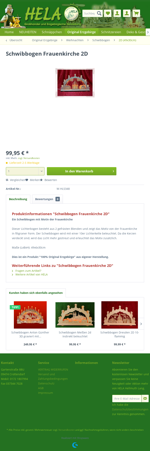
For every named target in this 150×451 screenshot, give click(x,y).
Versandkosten (66, 429)
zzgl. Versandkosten (29, 158)
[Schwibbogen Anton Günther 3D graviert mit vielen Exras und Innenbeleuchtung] (30, 315)
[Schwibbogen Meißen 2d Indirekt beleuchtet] (75, 315)
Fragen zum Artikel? (28, 271)
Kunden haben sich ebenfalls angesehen (36, 293)
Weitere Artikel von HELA (31, 274)
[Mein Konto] (117, 13)
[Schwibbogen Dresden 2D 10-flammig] (119, 315)
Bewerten (50, 180)
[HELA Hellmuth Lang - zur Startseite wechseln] (49, 15)
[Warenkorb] (136, 13)
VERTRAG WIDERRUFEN (53, 369)
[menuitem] (94, 13)
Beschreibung (18, 199)
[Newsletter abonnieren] (145, 398)
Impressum (45, 393)
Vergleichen (17, 180)
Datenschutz (46, 383)
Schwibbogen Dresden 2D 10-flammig (119, 334)
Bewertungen (46, 199)
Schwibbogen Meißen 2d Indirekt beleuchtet (75, 334)
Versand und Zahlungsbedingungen (53, 376)
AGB (41, 388)
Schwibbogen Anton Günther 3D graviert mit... (30, 334)
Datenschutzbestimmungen (130, 409)
